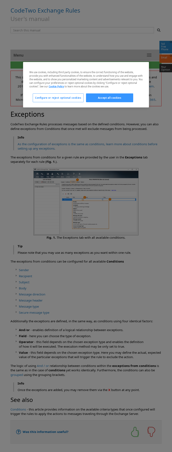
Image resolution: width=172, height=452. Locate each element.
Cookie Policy (56, 86)
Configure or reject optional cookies (58, 97)
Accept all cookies (109, 97)
